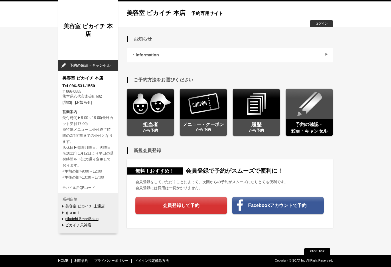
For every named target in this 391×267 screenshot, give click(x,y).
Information (147, 55)
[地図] (67, 102)
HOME (63, 261)
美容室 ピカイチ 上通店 (85, 206)
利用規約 (81, 261)
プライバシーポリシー (111, 261)
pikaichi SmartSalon (81, 219)
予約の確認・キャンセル (90, 65)
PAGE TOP (317, 251)
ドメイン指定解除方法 (152, 261)
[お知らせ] (83, 102)
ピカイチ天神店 (78, 225)
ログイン (321, 23)
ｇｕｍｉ (72, 212)
